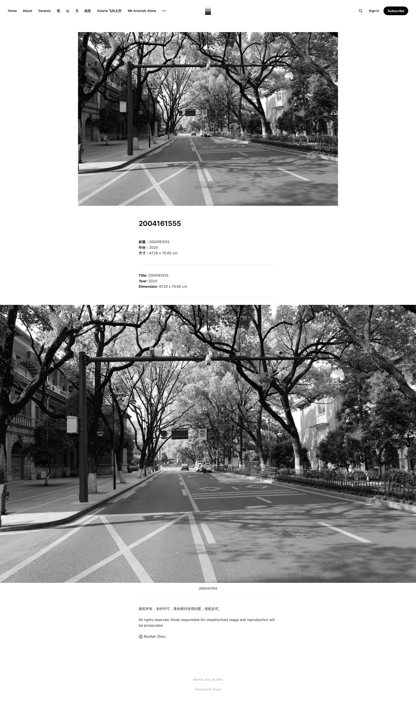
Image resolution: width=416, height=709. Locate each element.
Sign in (374, 11)
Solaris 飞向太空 (109, 11)
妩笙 (87, 11)
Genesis (44, 11)
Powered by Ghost (208, 689)
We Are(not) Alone (142, 11)
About (27, 11)
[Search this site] (361, 11)
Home (12, 11)
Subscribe (396, 11)
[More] (164, 11)
